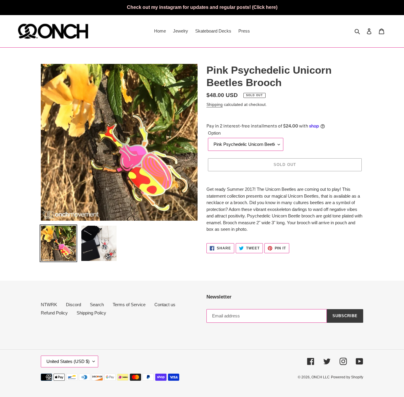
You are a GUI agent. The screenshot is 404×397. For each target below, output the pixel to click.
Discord (73, 304)
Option (214, 132)
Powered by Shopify (347, 377)
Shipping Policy (91, 312)
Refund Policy (54, 312)
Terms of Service (129, 304)
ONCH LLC (320, 377)
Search (97, 304)
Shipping (214, 104)
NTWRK (49, 304)
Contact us (164, 304)
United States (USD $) (68, 361)
